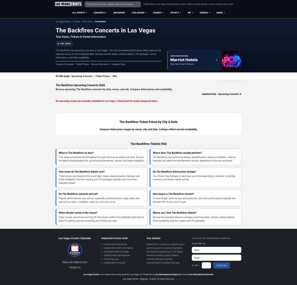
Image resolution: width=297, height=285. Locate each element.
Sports (174, 12)
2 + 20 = (195, 265)
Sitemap (144, 279)
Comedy (157, 12)
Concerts (99, 12)
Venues (204, 12)
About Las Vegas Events (74, 262)
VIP (189, 12)
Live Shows (138, 12)
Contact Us (75, 267)
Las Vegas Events (63, 22)
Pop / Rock (87, 22)
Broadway (119, 12)
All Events (78, 12)
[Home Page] (68, 4)
